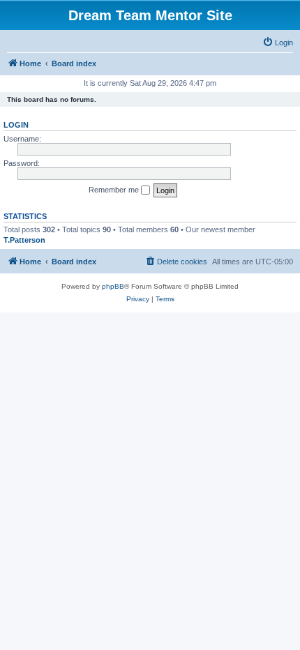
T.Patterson (24, 240)
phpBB (113, 286)
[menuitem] (277, 42)
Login (16, 125)
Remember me (115, 190)
